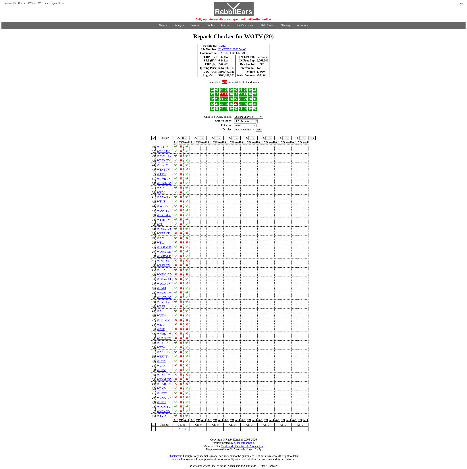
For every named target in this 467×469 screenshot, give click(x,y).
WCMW (162, 393)
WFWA (161, 361)
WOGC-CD (164, 247)
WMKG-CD (164, 274)
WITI (160, 224)
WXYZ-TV (164, 196)
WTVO (161, 415)
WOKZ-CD (164, 279)
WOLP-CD (163, 260)
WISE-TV (163, 342)
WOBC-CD (164, 228)
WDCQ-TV (164, 283)
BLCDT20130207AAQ (232, 49)
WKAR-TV (164, 383)
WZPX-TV (163, 265)
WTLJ (160, 242)
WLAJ (161, 365)
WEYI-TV (163, 301)
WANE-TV (163, 352)
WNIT (161, 329)
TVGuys (32, 3)
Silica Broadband (244, 442)
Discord (22, 3)
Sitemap (286, 25)
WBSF (161, 306)
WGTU (161, 402)
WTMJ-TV (163, 219)
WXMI (161, 238)
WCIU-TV (163, 151)
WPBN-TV (163, 411)
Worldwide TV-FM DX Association (242, 446)
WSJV (161, 324)
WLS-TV (162, 165)
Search (195, 25)
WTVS (161, 201)
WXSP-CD (163, 233)
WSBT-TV (163, 320)
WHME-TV (164, 338)
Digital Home (57, 3)
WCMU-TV (164, 397)
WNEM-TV (164, 292)
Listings (178, 25)
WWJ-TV (162, 206)
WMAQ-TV (164, 155)
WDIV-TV (163, 210)
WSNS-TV (163, 169)
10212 (222, 45)
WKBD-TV (164, 183)
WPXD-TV (164, 215)
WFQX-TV (164, 406)
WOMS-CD (164, 251)
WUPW (161, 315)
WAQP (161, 310)
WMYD (162, 187)
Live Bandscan (244, 25)
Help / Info (267, 25)
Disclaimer (175, 456)
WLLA (161, 269)
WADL (161, 192)
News (162, 25)
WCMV (161, 388)
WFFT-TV (163, 356)
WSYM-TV (164, 379)
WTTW (161, 174)
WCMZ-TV (164, 297)
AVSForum (43, 3)
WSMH (161, 288)
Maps (224, 25)
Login (460, 3)
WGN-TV (163, 146)
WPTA (161, 347)
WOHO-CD (164, 256)
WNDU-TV (164, 333)
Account (301, 25)
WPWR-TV (164, 178)
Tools (210, 25)
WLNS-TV (163, 374)
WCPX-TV (163, 160)
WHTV (161, 370)
